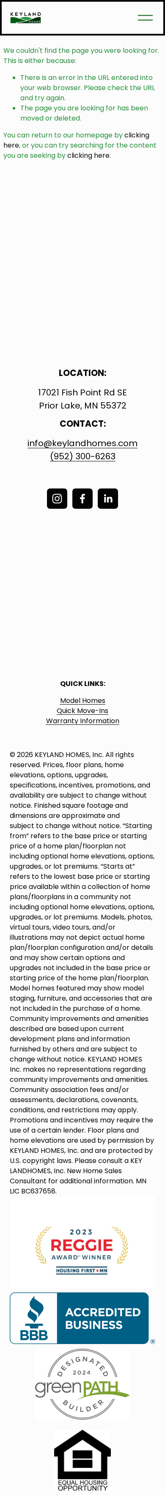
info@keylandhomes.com (83, 443)
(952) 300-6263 (83, 456)
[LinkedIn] (108, 498)
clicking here (88, 155)
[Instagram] (57, 498)
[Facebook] (82, 498)
